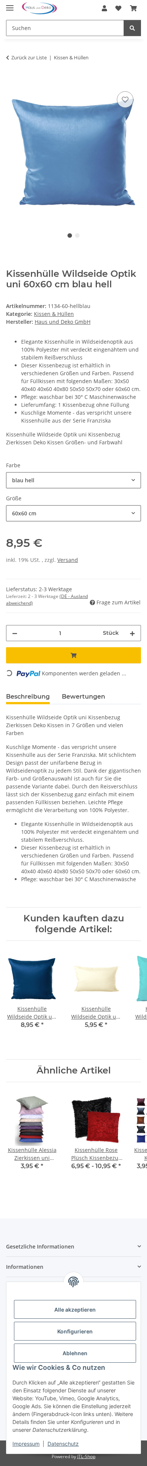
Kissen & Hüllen (54, 313)
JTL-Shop (86, 1456)
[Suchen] (132, 28)
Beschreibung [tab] (28, 696)
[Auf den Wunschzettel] (125, 99)
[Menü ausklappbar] (10, 4)
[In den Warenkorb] (12, 81)
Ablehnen (75, 1353)
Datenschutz (63, 1443)
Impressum (26, 1443)
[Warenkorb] (133, 8)
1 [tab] (69, 235)
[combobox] (73, 480)
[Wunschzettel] (118, 8)
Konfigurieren (75, 1331)
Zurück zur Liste (29, 57)
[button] (104, 8)
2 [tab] (77, 235)
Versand (67, 559)
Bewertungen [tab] (83, 696)
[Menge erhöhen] (132, 633)
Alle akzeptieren (75, 1309)
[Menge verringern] (14, 633)
